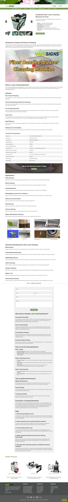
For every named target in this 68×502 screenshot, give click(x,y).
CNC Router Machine (27, 491)
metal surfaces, (19, 179)
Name (17, 289)
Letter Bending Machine (28, 486)
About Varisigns (40, 486)
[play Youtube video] (34, 65)
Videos (52, 490)
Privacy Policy (39, 491)
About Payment (40, 487)
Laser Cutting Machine (27, 488)
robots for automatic (39, 118)
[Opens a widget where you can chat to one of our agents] (64, 500)
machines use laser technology (17, 87)
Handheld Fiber (44, 429)
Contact (54, 8)
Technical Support (54, 486)
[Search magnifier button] (38, 6)
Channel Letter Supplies (28, 492)
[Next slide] (31, 21)
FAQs (52, 491)
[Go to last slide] (6, 21)
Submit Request (34, 309)
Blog (51, 492)
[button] (8, 33)
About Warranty (40, 490)
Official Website (32, 8)
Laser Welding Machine (27, 487)
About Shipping (40, 488)
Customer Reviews (54, 487)
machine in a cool (22, 389)
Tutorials (52, 488)
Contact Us (39, 492)
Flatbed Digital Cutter (27, 490)
